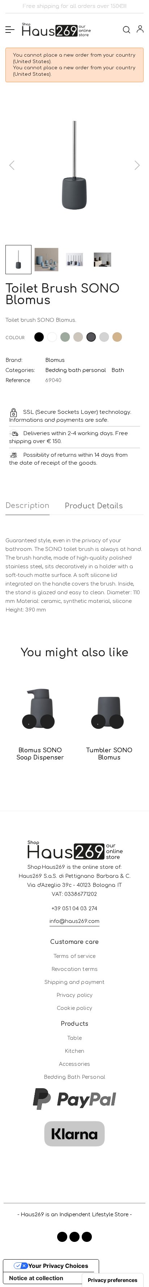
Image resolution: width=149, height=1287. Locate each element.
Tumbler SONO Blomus (109, 754)
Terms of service (74, 956)
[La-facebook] (62, 1237)
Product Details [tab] (94, 506)
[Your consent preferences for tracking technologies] (112, 1280)
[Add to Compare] (47, 721)
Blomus (55, 360)
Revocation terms (74, 969)
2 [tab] (74, 783)
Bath (117, 370)
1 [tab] (67, 783)
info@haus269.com (74, 921)
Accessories (74, 1064)
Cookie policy (74, 1008)
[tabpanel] (39, 726)
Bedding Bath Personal (74, 1077)
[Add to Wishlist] (29, 721)
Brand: (13, 360)
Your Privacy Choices (58, 1265)
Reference (17, 380)
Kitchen (74, 1051)
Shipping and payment (74, 982)
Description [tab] (27, 506)
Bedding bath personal (75, 370)
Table (74, 1038)
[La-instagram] (74, 1237)
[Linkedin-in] (87, 1237)
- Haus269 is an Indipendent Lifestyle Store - (74, 1214)
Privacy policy (74, 995)
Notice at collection (36, 1278)
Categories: (20, 370)
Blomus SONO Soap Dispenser (40, 754)
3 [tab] (81, 783)
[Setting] (140, 30)
